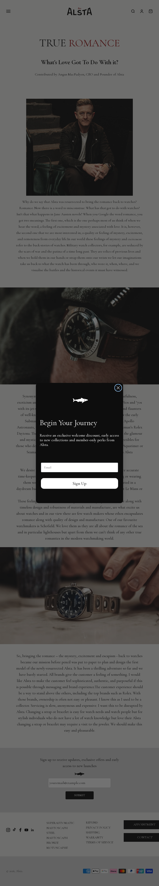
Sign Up (79, 483)
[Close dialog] (118, 387)
